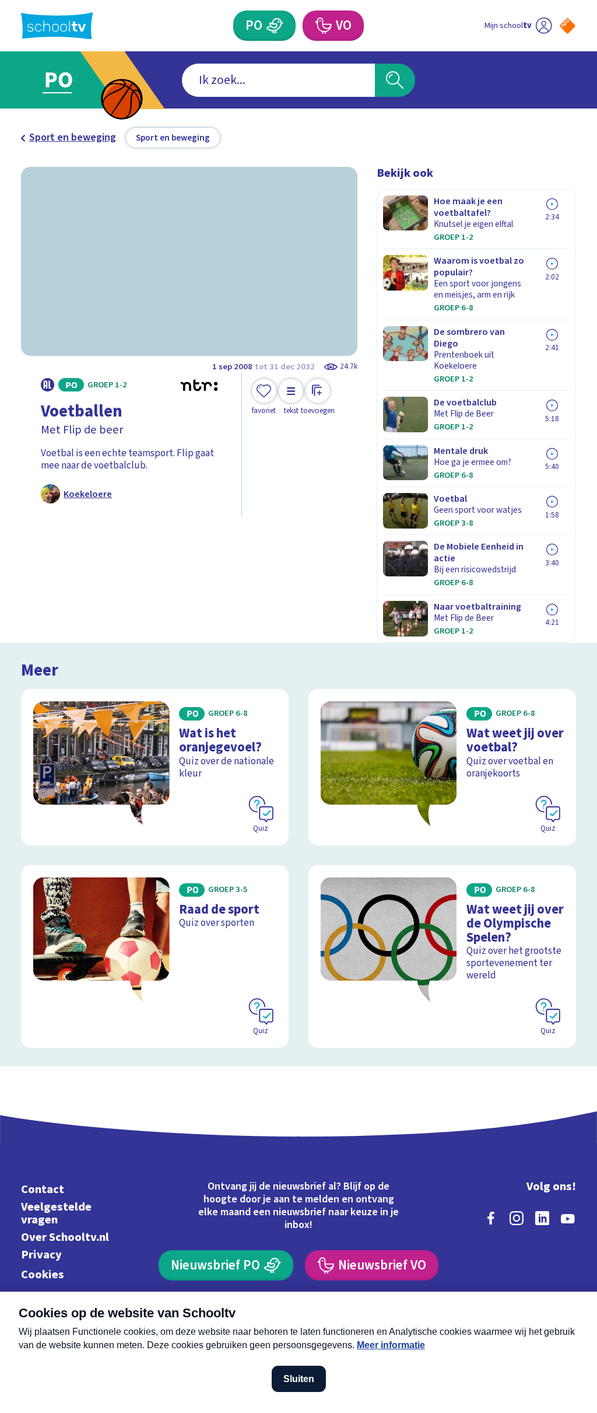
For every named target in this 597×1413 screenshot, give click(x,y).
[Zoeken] (395, 80)
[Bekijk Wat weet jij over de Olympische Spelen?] (442, 956)
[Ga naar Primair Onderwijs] (75, 80)
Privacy (41, 1254)
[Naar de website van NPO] (567, 26)
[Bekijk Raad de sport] (155, 956)
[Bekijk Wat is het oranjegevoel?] (155, 767)
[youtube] (568, 1218)
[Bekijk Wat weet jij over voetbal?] (442, 767)
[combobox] (278, 80)
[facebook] (491, 1218)
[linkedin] (542, 1218)
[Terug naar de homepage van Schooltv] (57, 26)
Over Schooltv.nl (65, 1237)
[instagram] (516, 1218)
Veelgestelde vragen (56, 1213)
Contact (42, 1189)
